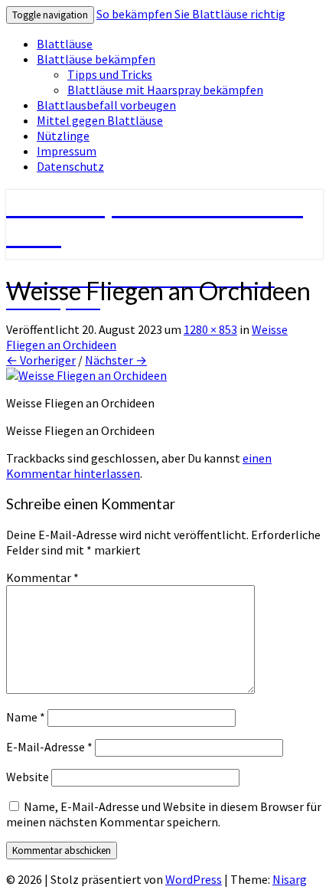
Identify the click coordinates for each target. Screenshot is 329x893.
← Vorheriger (41, 360)
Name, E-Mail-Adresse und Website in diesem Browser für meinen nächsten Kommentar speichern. (163, 814)
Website (27, 776)
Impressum (66, 151)
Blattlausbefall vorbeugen (106, 105)
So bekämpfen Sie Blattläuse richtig (190, 13)
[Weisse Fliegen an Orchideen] (86, 375)
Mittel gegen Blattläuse (100, 120)
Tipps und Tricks (109, 74)
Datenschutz (70, 166)
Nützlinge (63, 135)
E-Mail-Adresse (49, 746)
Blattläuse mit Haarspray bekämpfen (165, 89)
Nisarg (289, 879)
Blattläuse (65, 43)
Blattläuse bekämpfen (96, 59)
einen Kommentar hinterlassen (139, 465)
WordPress (193, 879)
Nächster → (116, 360)
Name (25, 717)
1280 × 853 (210, 329)
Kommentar (42, 577)
